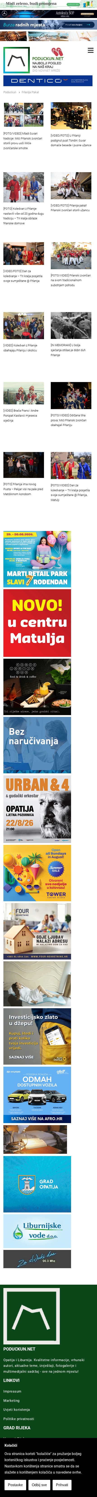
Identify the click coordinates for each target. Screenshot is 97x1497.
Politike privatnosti (18, 1419)
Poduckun (9, 92)
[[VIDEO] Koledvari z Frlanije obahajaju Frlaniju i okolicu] (23, 325)
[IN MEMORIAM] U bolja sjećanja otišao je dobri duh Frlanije (68, 350)
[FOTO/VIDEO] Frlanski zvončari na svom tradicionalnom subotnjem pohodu (71, 280)
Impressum (12, 1391)
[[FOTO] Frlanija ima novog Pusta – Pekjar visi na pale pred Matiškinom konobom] (23, 465)
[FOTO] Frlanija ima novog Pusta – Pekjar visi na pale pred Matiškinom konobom (23, 489)
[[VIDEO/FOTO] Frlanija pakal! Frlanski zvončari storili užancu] (71, 185)
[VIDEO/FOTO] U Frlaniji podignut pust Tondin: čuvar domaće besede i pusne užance (71, 140)
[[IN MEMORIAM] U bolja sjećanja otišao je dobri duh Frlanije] (71, 325)
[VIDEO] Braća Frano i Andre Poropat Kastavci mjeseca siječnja (20, 415)
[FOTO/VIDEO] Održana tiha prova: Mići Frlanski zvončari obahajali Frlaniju (68, 420)
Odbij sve (39, 1485)
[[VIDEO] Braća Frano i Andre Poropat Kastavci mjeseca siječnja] (23, 393)
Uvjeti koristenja (16, 1410)
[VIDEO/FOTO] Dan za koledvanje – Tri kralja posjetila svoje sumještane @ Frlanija (22, 276)
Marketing (11, 1401)
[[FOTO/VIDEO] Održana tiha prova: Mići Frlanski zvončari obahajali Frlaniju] (71, 395)
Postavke (15, 1485)
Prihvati (62, 1485)
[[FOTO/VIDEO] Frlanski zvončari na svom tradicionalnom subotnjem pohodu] (71, 255)
